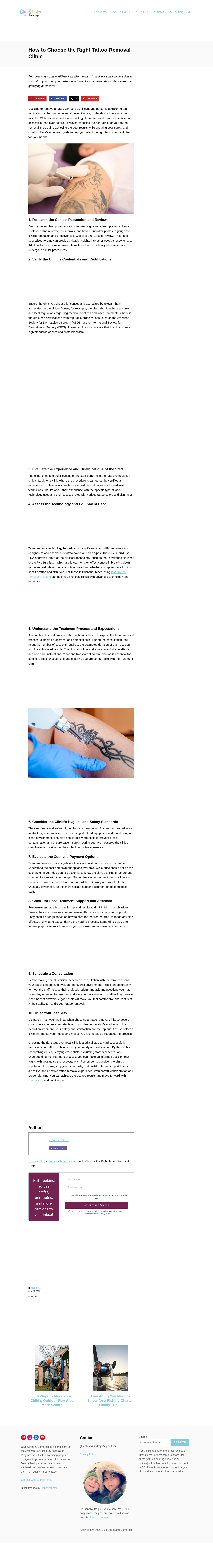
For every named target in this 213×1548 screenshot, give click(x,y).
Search (143, 1436)
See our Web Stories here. (36, 1479)
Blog (42, 1161)
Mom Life (66, 1161)
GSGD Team (59, 1140)
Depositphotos (49, 1488)
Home (32, 1161)
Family (52, 1161)
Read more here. (99, 1517)
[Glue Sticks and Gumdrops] (46, 12)
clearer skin (35, 1080)
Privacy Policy (104, 1214)
